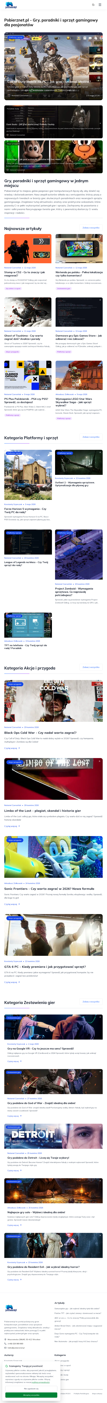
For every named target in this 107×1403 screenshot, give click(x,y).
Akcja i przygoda (13, 144)
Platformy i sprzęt (15, 37)
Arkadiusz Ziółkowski (65, 394)
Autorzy (9, 1355)
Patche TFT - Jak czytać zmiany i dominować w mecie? (78, 1313)
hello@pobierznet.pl (16, 1348)
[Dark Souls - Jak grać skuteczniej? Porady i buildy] (53, 121)
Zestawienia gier (63, 288)
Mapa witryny (97, 1394)
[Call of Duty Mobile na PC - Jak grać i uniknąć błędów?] (53, 66)
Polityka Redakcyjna (81, 1394)
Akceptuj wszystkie (31, 1395)
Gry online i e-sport (13, 288)
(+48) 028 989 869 (15, 1343)
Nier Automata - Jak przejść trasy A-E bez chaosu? (76, 1341)
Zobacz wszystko (91, 227)
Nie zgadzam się (31, 1388)
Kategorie (60, 1355)
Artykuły (60, 1302)
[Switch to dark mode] (93, 4)
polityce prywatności (41, 1382)
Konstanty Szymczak (13, 504)
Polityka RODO (65, 1394)
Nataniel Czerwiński (12, 268)
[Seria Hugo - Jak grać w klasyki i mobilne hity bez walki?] (53, 156)
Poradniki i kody (13, 109)
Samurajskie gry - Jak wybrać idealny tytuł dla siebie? (77, 1308)
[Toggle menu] (100, 4)
